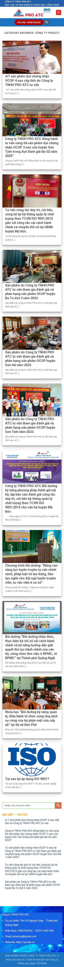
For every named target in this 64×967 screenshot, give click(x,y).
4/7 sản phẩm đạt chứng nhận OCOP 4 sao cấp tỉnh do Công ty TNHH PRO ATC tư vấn (32, 821)
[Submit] (58, 805)
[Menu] (58, 12)
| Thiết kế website (35, 959)
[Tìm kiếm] (46, 22)
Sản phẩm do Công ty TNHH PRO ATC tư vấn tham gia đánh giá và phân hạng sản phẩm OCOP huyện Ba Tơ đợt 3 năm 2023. (32, 885)
